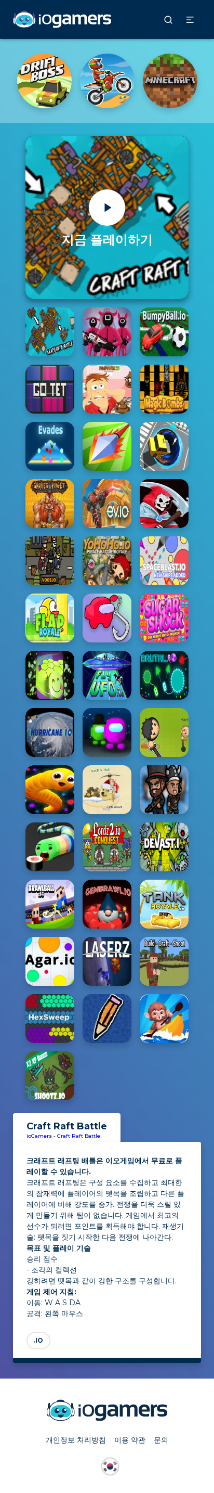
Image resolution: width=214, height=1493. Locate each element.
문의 (161, 1440)
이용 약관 (129, 1440)
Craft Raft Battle (78, 1135)
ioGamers (39, 1135)
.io (38, 1340)
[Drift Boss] (44, 81)
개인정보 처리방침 (76, 1440)
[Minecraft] (170, 81)
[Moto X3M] (107, 81)
